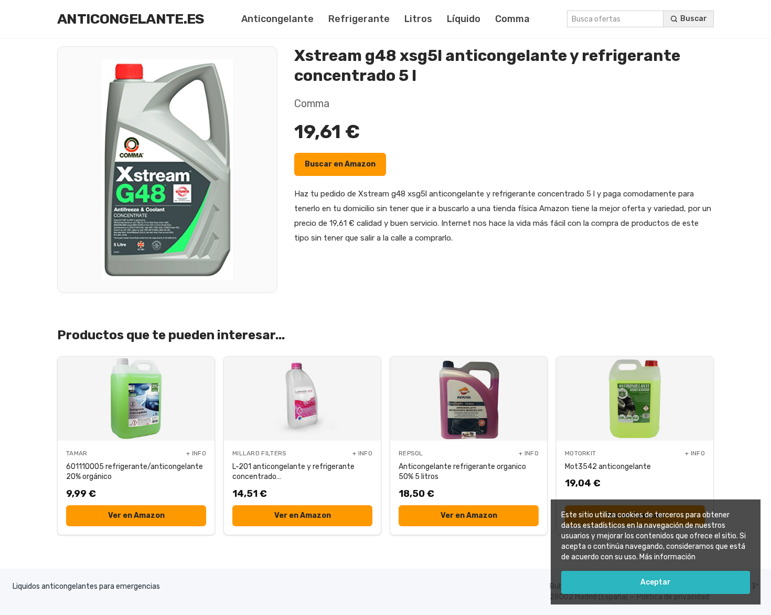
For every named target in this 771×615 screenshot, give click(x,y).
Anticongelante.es (131, 19)
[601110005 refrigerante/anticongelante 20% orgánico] (136, 399)
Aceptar (655, 582)
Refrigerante (359, 19)
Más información (667, 557)
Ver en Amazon (136, 515)
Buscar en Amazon (340, 164)
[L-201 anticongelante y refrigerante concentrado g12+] (302, 399)
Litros (418, 19)
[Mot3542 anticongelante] (634, 399)
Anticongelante (277, 19)
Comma (512, 19)
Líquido (463, 19)
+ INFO (196, 453)
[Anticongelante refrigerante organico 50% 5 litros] (468, 399)
